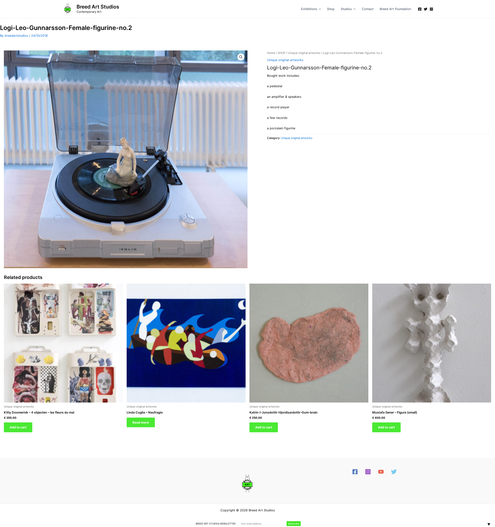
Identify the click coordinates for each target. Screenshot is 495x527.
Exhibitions (309, 9)
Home (271, 53)
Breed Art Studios (98, 7)
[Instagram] (431, 9)
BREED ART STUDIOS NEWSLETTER (216, 523)
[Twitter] (425, 9)
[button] (319, 9)
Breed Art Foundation (395, 9)
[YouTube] (380, 471)
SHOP (281, 53)
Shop (331, 9)
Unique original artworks (304, 53)
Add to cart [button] (18, 427)
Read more (140, 422)
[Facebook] (420, 9)
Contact (368, 9)
